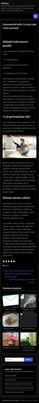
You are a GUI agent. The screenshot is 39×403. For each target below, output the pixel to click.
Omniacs (5, 3)
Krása (7, 265)
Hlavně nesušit (10, 376)
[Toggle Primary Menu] (35, 16)
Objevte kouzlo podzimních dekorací (18, 384)
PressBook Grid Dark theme (28, 400)
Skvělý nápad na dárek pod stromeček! (19, 388)
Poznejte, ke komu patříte (14, 392)
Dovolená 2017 (10, 380)
